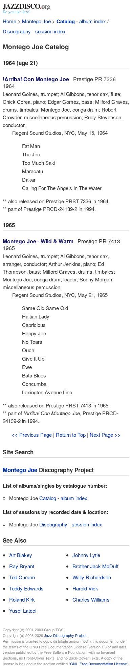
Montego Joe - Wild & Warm (38, 241)
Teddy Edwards (26, 588)
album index (92, 21)
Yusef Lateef (23, 610)
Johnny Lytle (86, 554)
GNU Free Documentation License (98, 663)
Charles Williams (91, 599)
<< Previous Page (32, 434)
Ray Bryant (21, 566)
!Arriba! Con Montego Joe (36, 79)
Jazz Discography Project (65, 635)
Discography (17, 31)
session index (50, 31)
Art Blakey (20, 554)
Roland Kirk (22, 599)
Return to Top (71, 434)
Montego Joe (36, 21)
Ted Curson (22, 577)
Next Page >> (105, 434)
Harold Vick (85, 588)
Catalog (66, 21)
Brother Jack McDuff (95, 566)
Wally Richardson (91, 577)
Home (9, 21)
